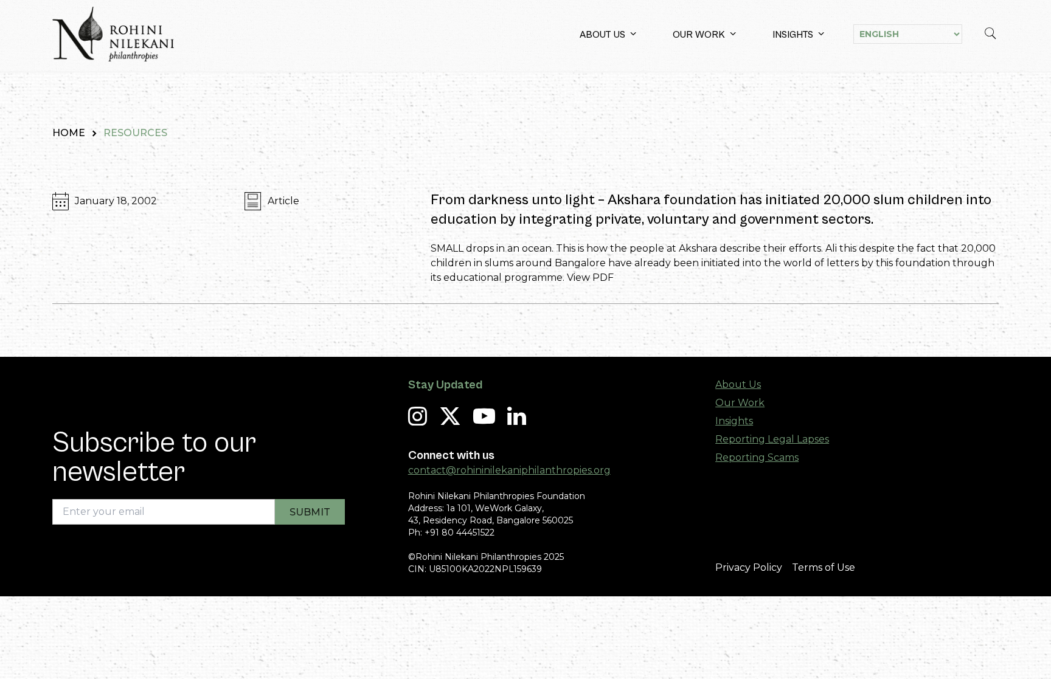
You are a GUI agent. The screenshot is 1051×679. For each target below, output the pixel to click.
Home (68, 133)
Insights (792, 34)
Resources (135, 133)
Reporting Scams (757, 457)
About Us (602, 34)
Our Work (699, 34)
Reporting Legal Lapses (772, 439)
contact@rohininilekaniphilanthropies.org (509, 470)
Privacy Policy (748, 567)
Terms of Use (823, 567)
